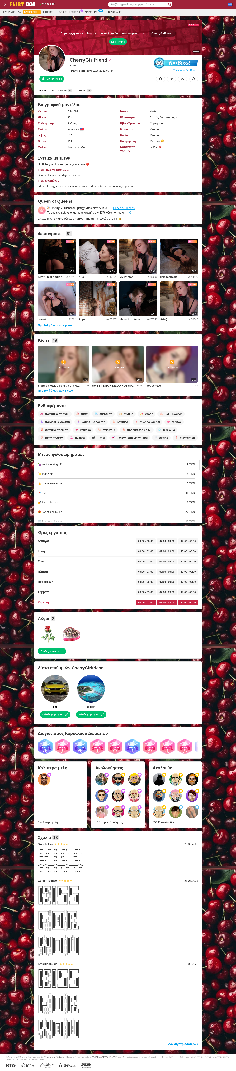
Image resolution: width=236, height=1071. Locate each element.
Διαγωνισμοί (91, 12)
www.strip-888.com (55, 1057)
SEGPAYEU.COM (109, 1057)
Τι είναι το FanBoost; (185, 70)
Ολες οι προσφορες (70, 12)
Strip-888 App (113, 12)
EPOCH (95, 1057)
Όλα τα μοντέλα (12, 12)
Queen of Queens (124, 208)
